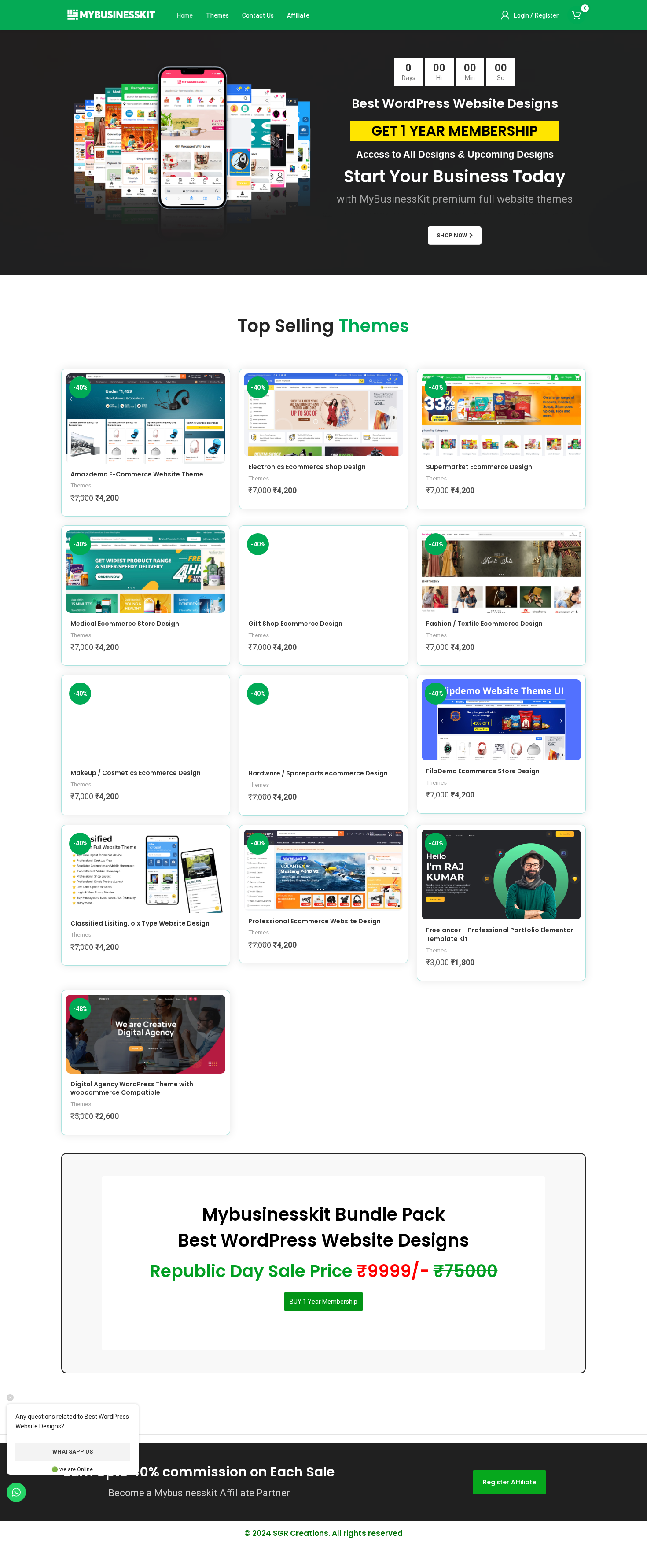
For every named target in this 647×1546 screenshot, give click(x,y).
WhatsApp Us (72, 1451)
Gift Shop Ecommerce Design (295, 623)
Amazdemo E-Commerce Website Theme (136, 474)
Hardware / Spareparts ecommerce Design (318, 773)
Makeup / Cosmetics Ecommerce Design (135, 772)
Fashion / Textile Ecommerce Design (484, 623)
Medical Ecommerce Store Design (124, 623)
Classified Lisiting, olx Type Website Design (140, 923)
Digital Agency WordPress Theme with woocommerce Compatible (131, 1088)
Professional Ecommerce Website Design (314, 921)
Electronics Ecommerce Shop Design (307, 466)
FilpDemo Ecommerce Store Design (483, 771)
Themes (80, 485)
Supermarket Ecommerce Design (479, 466)
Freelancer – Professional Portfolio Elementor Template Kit (499, 934)
